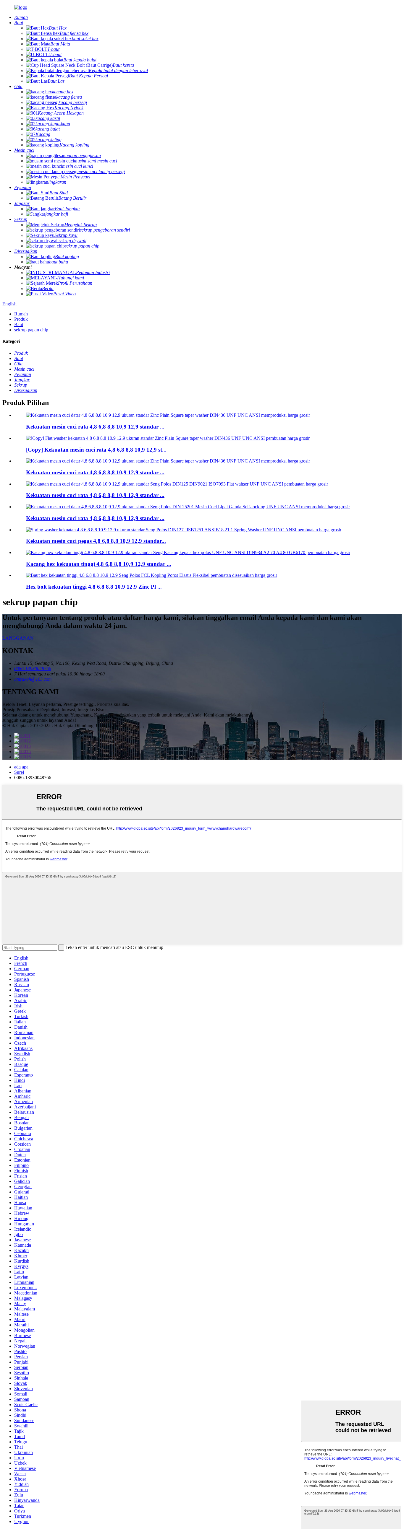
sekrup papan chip (31, 329)
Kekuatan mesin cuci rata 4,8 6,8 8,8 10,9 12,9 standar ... (95, 427)
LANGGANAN (18, 638)
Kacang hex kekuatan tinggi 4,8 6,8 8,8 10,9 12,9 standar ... (98, 564)
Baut (18, 324)
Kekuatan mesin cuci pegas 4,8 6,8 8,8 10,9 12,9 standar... (96, 541)
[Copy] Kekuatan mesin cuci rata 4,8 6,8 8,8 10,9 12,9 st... (96, 450)
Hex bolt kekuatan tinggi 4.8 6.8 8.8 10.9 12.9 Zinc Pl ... (94, 587)
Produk (21, 319)
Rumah (21, 313)
